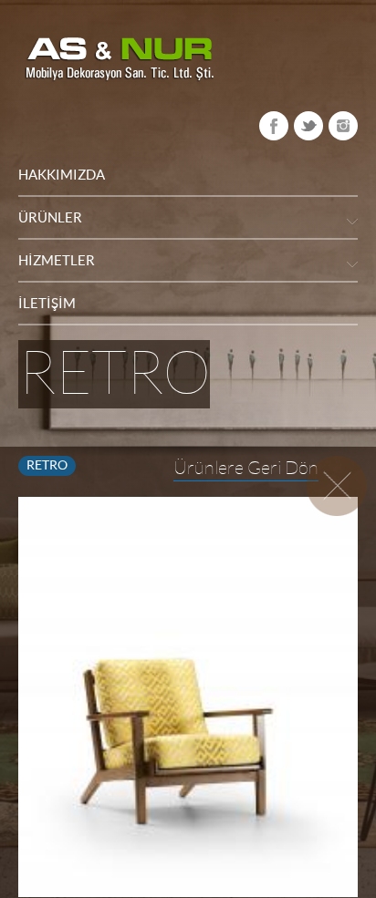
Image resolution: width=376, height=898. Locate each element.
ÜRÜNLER (50, 217)
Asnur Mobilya (119, 59)
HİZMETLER (56, 260)
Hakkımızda (61, 174)
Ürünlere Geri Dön (246, 468)
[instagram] (343, 125)
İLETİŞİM (47, 303)
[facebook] (273, 125)
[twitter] (308, 125)
